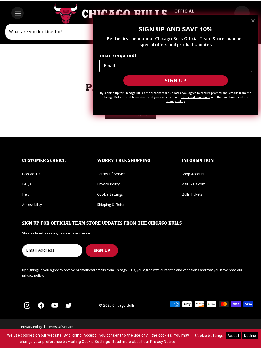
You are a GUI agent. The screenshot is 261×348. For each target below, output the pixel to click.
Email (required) (117, 55)
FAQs (26, 184)
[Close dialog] (253, 20)
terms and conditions (195, 97)
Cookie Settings (110, 194)
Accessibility (32, 204)
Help (26, 194)
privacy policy (175, 101)
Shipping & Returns (112, 204)
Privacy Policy (108, 184)
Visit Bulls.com (193, 184)
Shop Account (193, 173)
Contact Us (31, 173)
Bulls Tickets (192, 194)
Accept (233, 335)
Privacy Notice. (163, 342)
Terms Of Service (111, 173)
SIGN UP (102, 250)
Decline (250, 335)
